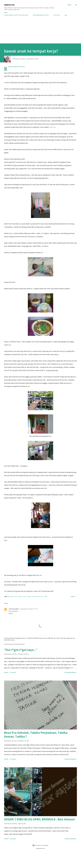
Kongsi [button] (73, 596)
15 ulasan (13, 672)
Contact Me (56, 15)
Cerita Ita (9, 5)
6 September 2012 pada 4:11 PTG (29, 609)
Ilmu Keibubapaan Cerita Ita (41, 15)
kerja (29, 596)
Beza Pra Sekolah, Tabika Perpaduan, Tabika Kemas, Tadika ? (36, 734)
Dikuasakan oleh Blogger (41, 845)
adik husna (18, 596)
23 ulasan (13, 838)
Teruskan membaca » (70, 672)
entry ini (52, 127)
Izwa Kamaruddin (14, 609)
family (24, 596)
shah (45, 596)
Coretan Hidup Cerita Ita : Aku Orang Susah (16, 15)
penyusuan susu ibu (37, 596)
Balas (11, 613)
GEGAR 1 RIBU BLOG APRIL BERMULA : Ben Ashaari (39, 819)
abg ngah (11, 596)
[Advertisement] (40, 31)
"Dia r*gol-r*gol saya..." (20, 650)
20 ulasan (13, 759)
